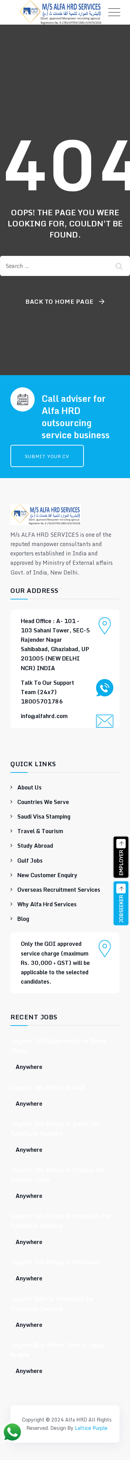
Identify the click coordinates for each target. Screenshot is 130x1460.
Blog (23, 918)
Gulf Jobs (30, 860)
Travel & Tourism (40, 831)
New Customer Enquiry (47, 875)
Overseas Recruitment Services (58, 889)
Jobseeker (121, 908)
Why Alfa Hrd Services (47, 904)
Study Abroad (35, 845)
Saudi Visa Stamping (43, 816)
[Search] (119, 266)
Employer (121, 861)
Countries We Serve (43, 801)
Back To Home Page (59, 301)
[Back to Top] (65, 1400)
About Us (29, 787)
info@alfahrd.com (44, 715)
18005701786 (42, 701)
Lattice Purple (91, 1428)
